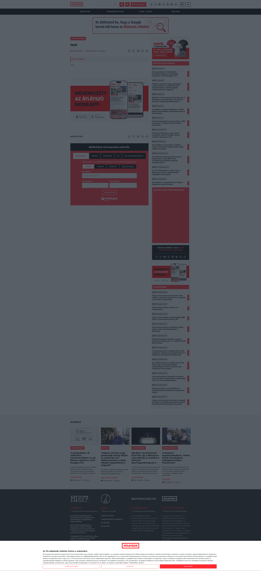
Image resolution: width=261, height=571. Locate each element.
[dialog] (130, 556)
